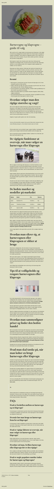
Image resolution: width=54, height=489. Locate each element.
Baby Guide (4, 2)
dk (10, 387)
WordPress (50, 486)
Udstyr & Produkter (14, 475)
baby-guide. (12, 381)
